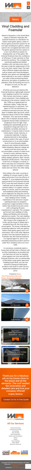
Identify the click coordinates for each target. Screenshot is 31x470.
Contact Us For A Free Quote (16, 399)
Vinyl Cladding (15, 441)
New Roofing (15, 433)
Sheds (15, 439)
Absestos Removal (15, 444)
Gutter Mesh (15, 442)
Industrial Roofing (15, 428)
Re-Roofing (15, 431)
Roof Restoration (15, 434)
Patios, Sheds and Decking (11, 278)
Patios (15, 437)
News (19, 274)
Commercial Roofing (15, 429)
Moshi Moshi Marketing (19, 467)
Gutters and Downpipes (15, 436)
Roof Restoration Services (12, 276)
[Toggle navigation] (28, 7)
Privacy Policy (15, 464)
